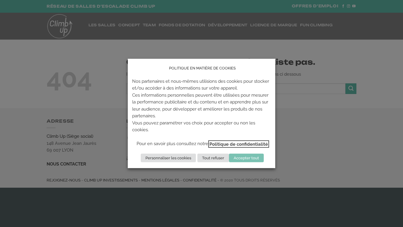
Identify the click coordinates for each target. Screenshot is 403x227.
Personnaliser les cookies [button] (168, 158)
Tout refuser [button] (213, 158)
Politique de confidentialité (238, 143)
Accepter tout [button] (246, 158)
